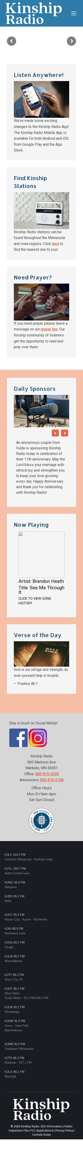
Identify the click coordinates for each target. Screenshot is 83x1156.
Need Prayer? (33, 277)
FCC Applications (41, 1130)
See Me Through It (41, 590)
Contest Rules (41, 1134)
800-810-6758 (52, 780)
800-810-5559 (47, 774)
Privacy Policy (64, 1130)
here (55, 244)
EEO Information (51, 1126)
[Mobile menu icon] (73, 13)
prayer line (49, 329)
